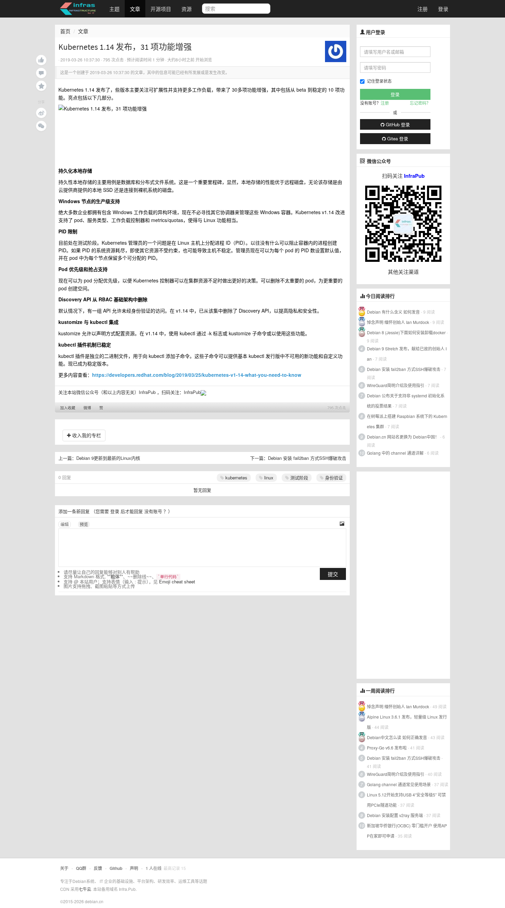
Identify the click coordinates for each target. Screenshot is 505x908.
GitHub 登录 (397, 124)
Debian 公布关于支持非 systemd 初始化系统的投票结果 (406, 401)
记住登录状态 (379, 81)
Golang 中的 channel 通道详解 (395, 453)
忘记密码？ (420, 103)
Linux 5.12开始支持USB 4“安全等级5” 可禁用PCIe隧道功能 (406, 800)
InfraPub (192, 392)
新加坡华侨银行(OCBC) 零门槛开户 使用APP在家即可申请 (407, 831)
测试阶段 (298, 477)
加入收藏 (67, 407)
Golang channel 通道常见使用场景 (399, 784)
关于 (64, 868)
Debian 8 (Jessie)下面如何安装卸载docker (406, 332)
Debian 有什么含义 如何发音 (393, 312)
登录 (443, 8)
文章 (135, 8)
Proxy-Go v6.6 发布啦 (387, 747)
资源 (186, 8)
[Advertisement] (408, 574)
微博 (87, 407)
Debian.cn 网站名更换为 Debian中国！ (403, 437)
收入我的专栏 (86, 435)
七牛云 (85, 889)
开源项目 (160, 8)
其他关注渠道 (403, 271)
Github (116, 868)
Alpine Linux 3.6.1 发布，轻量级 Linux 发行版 (407, 722)
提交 (333, 574)
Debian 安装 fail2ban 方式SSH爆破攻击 (307, 458)
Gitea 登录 (397, 138)
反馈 (98, 868)
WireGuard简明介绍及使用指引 (395, 385)
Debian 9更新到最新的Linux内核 (108, 458)
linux (268, 477)
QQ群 (81, 868)
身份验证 (333, 477)
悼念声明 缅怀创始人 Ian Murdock (398, 322)
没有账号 (153, 511)
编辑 (64, 524)
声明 (134, 868)
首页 (65, 31)
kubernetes (235, 477)
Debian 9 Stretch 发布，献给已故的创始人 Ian (407, 354)
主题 (114, 8)
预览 (84, 524)
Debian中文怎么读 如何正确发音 (397, 737)
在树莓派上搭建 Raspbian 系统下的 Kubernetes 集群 (407, 421)
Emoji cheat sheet (177, 581)
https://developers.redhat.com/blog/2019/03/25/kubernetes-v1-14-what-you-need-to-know (196, 374)
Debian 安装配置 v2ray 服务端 (395, 815)
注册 (422, 8)
